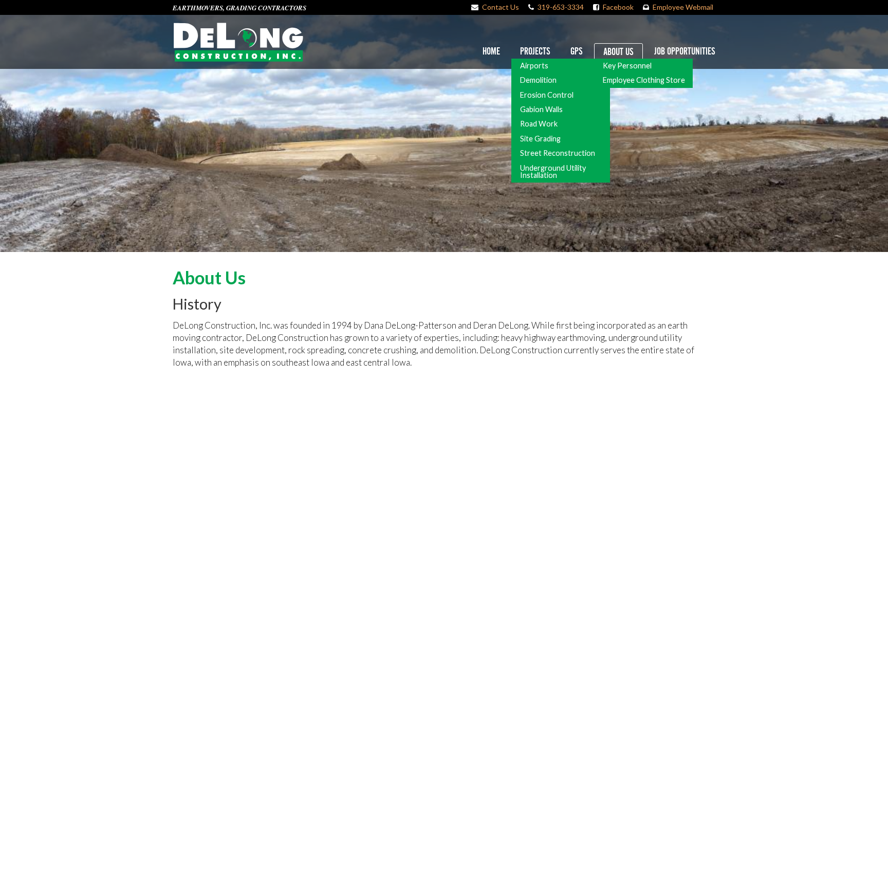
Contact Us (500, 7)
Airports (534, 65)
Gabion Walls (541, 109)
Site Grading (540, 138)
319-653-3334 (561, 7)
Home (491, 51)
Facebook (618, 7)
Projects (535, 51)
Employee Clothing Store (644, 80)
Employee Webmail (683, 7)
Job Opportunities (684, 51)
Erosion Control (547, 95)
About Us (618, 52)
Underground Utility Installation (553, 171)
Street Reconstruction (557, 153)
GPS (576, 51)
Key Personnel (627, 65)
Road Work (539, 123)
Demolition (538, 80)
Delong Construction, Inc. (238, 42)
